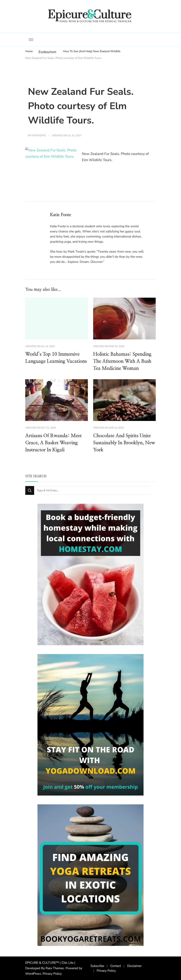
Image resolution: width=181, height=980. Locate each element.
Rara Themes (55, 968)
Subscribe (97, 966)
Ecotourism (47, 52)
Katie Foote (38, 135)
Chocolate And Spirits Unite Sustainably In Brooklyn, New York (124, 442)
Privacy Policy (52, 974)
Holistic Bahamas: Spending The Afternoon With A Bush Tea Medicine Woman (122, 361)
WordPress (33, 974)
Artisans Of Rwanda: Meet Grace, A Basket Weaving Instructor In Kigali (53, 442)
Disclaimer (134, 966)
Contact (115, 966)
